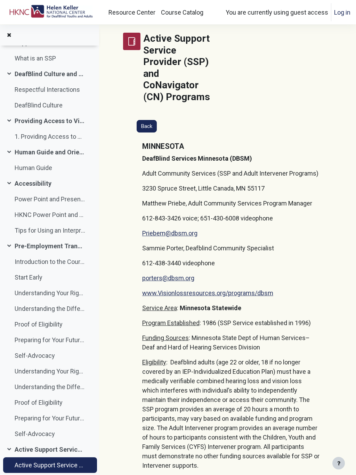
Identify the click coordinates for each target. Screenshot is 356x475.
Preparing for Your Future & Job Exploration (50, 340)
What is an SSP (35, 58)
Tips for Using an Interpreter (50, 230)
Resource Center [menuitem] (131, 12)
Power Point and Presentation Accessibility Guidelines (50, 199)
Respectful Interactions (47, 89)
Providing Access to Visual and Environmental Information (50, 120)
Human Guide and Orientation (50, 152)
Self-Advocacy (35, 355)
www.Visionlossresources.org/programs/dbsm (207, 293)
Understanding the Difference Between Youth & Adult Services (50, 308)
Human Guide (33, 167)
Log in (342, 12)
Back (146, 126)
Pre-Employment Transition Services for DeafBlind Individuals (50, 246)
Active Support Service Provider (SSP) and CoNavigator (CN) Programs (50, 449)
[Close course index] (9, 35)
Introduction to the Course (50, 261)
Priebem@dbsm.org (169, 233)
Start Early (28, 277)
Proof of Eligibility (39, 324)
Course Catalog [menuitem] (182, 12)
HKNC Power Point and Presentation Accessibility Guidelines (50, 214)
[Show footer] (338, 463)
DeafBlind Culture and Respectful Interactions (50, 74)
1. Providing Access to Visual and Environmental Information (50, 136)
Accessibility (33, 183)
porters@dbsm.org (168, 278)
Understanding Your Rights (50, 293)
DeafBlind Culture (39, 105)
